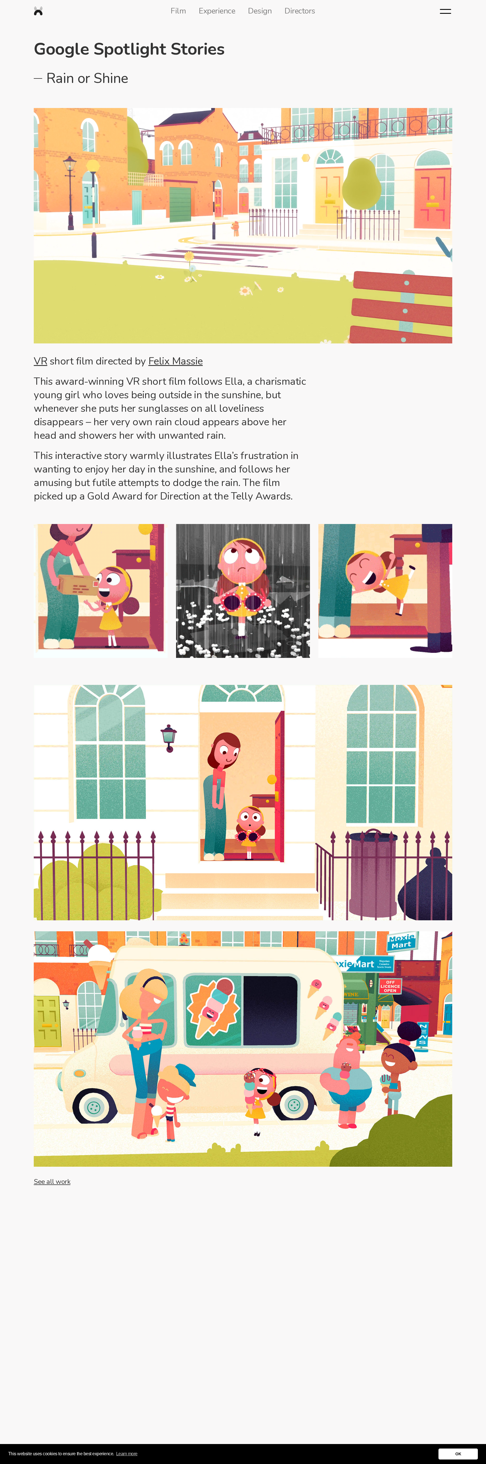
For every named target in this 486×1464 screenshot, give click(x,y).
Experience (217, 11)
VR (40, 361)
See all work (52, 1181)
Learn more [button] (127, 1453)
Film (178, 11)
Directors (300, 11)
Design (260, 11)
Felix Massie (175, 361)
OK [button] (458, 1454)
